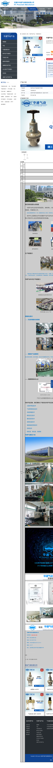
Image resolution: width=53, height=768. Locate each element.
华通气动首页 (5, 8)
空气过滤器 (10, 88)
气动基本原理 (42, 8)
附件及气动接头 (7, 53)
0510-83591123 (33, 637)
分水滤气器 (3, 94)
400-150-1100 (34, 635)
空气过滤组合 (9, 99)
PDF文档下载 (33, 95)
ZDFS (12, 101)
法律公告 (28, 732)
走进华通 (28, 724)
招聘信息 (28, 730)
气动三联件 (13, 86)
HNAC (2, 101)
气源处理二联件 (10, 94)
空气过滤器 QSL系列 (33, 659)
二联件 (15, 99)
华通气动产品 (33, 8)
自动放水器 (7, 101)
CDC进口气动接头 (7, 69)
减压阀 (15, 96)
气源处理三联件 (4, 86)
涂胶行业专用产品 (7, 77)
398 (9, 86)
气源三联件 (3, 91)
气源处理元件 (6, 49)
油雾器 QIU (9, 91)
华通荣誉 (28, 728)
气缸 (4, 45)
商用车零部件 (6, 61)
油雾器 (2, 96)
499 (15, 94)
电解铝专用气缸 (7, 65)
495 (11, 96)
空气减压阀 (3, 99)
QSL (14, 88)
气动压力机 (5, 57)
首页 (27, 33)
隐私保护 (28, 734)
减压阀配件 (3, 104)
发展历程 (28, 726)
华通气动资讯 (23, 8)
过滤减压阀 (7, 96)
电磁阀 (4, 41)
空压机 (4, 73)
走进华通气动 (14, 8)
